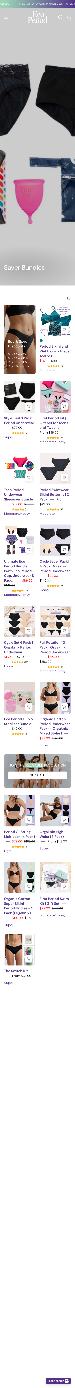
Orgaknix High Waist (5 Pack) (52, 834)
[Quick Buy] (64, 329)
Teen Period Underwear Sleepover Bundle (18, 495)
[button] (60, 17)
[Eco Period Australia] (38, 17)
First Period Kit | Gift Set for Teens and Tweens (54, 423)
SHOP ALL (37, 775)
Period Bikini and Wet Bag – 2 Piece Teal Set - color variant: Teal (41, 340)
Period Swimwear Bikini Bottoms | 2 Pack (54, 495)
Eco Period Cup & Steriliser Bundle (18, 721)
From (49, 432)
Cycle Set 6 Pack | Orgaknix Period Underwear (18, 648)
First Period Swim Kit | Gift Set (54, 901)
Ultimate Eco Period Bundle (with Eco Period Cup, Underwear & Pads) (19, 571)
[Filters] (68, 299)
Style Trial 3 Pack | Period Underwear (19, 420)
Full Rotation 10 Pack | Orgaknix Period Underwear (55, 648)
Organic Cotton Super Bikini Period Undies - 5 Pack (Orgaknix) (18, 906)
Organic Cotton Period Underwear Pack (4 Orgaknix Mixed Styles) (55, 726)
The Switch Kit (16, 971)
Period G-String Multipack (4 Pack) (19, 834)
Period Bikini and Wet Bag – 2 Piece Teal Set (54, 351)
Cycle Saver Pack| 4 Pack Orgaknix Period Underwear (55, 566)
